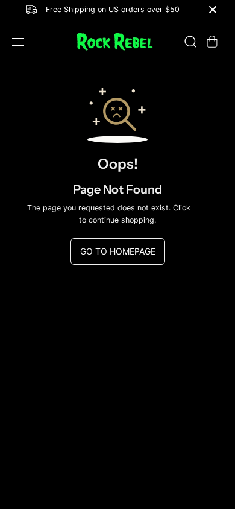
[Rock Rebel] (114, 42)
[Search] (190, 41)
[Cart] (212, 41)
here (200, 207)
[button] (19, 42)
